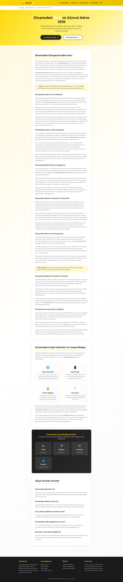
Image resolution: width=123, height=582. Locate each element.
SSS (101, 2)
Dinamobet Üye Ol (71, 37)
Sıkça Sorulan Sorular (46, 570)
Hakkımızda (74, 2)
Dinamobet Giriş (64, 2)
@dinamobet (70, 564)
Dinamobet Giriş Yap (49, 37)
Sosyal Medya (94, 2)
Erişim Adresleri (84, 2)
